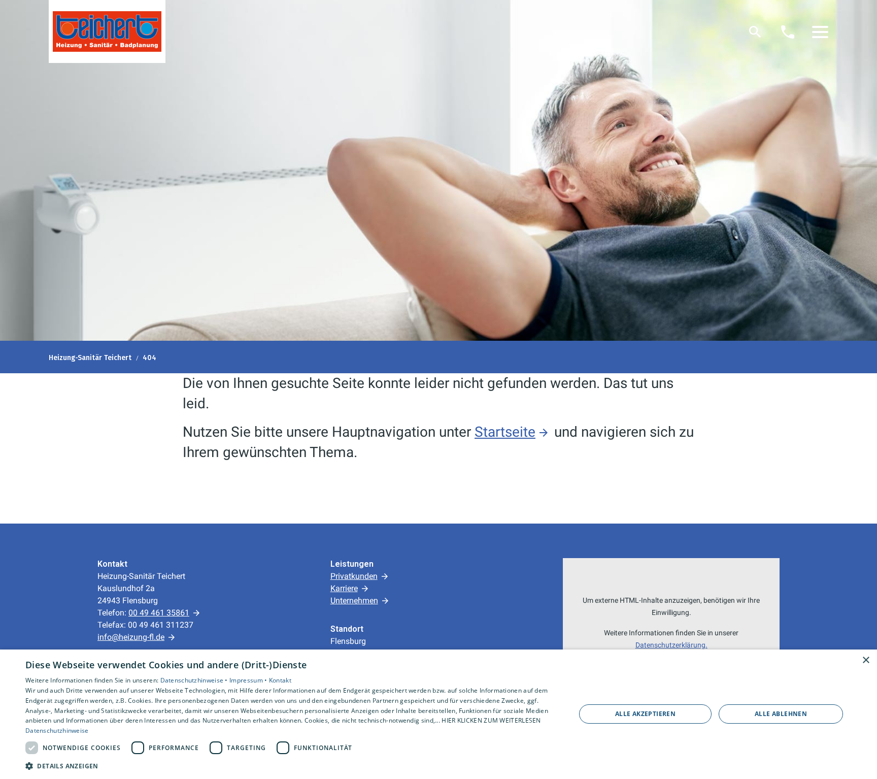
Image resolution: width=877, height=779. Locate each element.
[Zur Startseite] (107, 31)
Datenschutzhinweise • (195, 680)
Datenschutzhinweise (57, 730)
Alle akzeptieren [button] (645, 713)
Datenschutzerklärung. (671, 645)
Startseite (505, 432)
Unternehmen (354, 600)
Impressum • (249, 680)
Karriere (344, 588)
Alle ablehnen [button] (781, 713)
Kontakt (280, 680)
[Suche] (755, 32)
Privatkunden (354, 576)
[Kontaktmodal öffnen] (788, 32)
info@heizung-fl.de (130, 637)
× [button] (865, 660)
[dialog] (438, 714)
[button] (820, 32)
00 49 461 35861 (158, 613)
